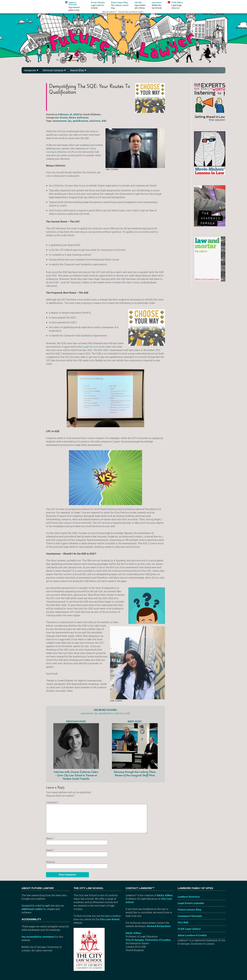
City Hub (183, 922)
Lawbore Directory (189, 896)
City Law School (109, 919)
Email (50, 850)
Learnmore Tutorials (190, 915)
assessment (60, 120)
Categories (30, 70)
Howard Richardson (159, 926)
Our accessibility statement (38, 936)
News (72, 117)
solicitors (94, 120)
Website (50, 861)
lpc (70, 120)
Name (50, 838)
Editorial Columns (53, 70)
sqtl (47, 905)
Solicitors (82, 117)
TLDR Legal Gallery (189, 928)
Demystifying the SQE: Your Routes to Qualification (89, 89)
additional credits (32, 908)
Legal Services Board (94, 346)
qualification (80, 120)
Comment (52, 802)
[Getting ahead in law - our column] (209, 101)
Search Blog (77, 70)
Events (64, 117)
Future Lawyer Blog (189, 909)
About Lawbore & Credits (192, 935)
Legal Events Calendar (191, 903)
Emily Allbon (165, 895)
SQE (104, 120)
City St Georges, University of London (148, 939)
